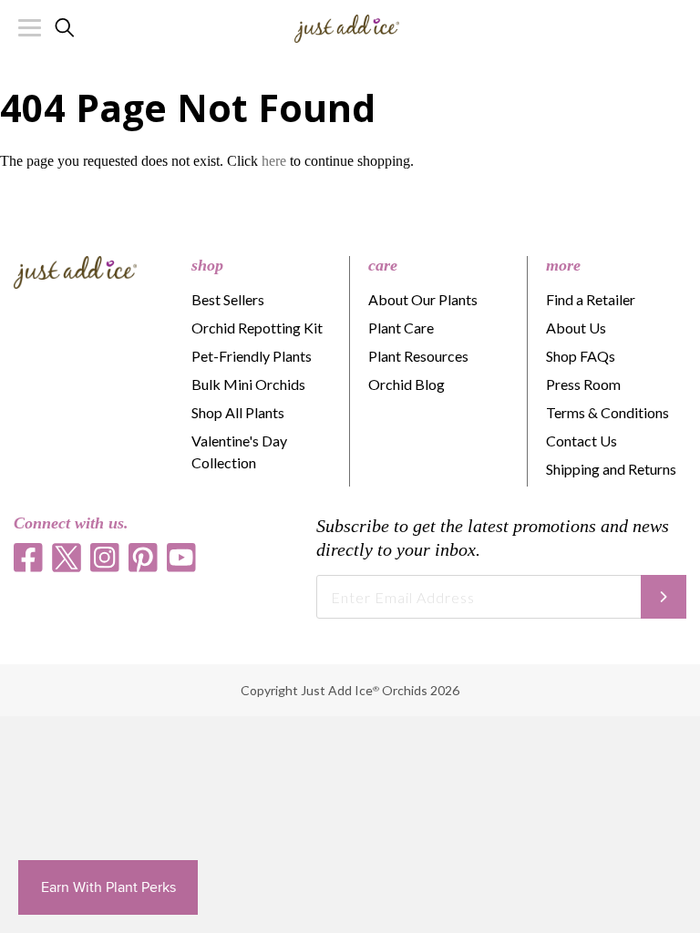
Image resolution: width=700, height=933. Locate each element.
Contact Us (581, 440)
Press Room (583, 384)
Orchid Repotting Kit (257, 327)
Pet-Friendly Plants (251, 355)
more (563, 265)
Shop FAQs (580, 355)
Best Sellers (227, 299)
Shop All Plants (237, 412)
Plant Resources (418, 355)
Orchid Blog (406, 384)
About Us (576, 327)
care (382, 265)
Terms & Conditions (607, 412)
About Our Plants (423, 299)
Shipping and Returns (611, 468)
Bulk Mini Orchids (248, 384)
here (274, 161)
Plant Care (401, 327)
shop (207, 265)
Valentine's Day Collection (239, 451)
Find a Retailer (590, 299)
